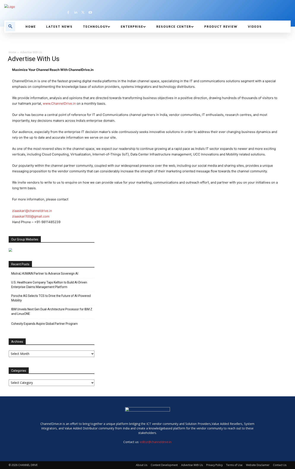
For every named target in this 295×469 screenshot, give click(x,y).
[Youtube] (90, 12)
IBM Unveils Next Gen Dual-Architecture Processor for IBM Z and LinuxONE (51, 311)
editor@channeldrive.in (155, 442)
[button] (10, 26)
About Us (141, 465)
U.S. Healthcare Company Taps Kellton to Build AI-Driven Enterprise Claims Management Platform (49, 285)
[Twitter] (83, 12)
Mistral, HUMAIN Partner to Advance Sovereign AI (44, 273)
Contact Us (279, 465)
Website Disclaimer (258, 465)
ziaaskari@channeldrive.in (32, 211)
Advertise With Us (192, 465)
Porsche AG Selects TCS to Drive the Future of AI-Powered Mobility (51, 298)
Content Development (164, 465)
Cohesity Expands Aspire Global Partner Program (44, 323)
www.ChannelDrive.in (59, 103)
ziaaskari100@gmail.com (30, 216)
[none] (48, 6)
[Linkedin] (75, 12)
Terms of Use (234, 465)
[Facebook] (68, 12)
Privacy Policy (214, 465)
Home (12, 52)
